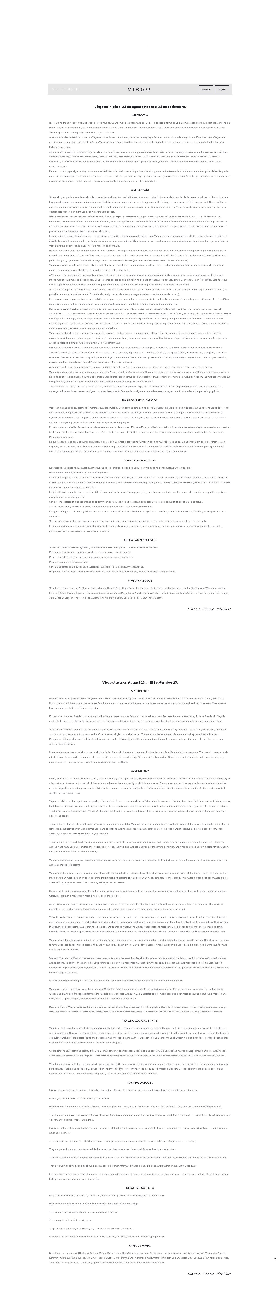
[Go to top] (275, 1259)
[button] (206, 89)
